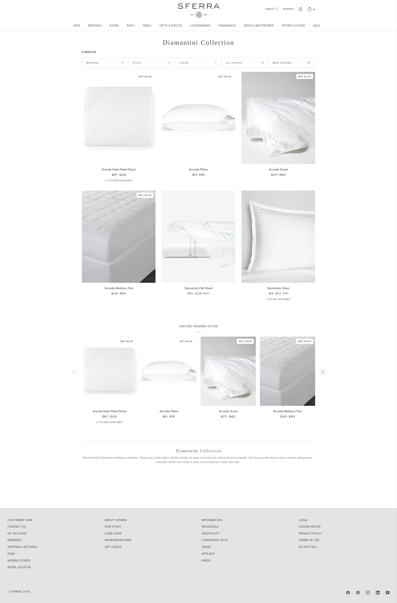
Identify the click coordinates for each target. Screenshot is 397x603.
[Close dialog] (273, 245)
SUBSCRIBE (158, 331)
